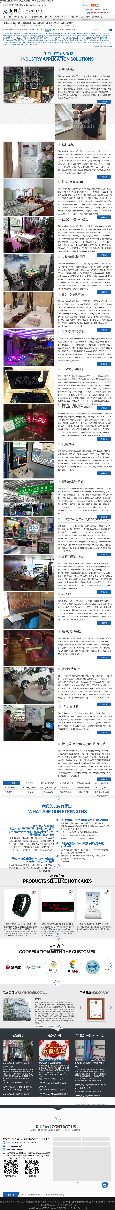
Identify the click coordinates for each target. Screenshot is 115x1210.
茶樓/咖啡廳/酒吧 (73, 256)
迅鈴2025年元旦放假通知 (50, 1063)
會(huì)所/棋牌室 (101, 783)
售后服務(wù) (82, 836)
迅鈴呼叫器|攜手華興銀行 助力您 (17, 1087)
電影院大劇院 (71, 669)
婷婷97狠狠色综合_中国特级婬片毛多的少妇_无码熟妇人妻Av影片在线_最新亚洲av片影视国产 (26, 1)
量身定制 (73, 835)
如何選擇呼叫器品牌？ (12, 29)
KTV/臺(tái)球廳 (72, 369)
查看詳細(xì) (40, 1026)
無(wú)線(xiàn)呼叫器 (35, 1195)
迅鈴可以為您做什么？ (31, 29)
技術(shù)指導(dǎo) (90, 836)
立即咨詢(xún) (51, 1026)
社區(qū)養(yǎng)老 (75, 219)
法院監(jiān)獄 (71, 631)
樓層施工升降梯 (72, 481)
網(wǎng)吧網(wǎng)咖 (77, 406)
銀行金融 (68, 144)
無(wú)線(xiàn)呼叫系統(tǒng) (54, 1195)
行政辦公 (68, 594)
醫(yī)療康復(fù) (72, 181)
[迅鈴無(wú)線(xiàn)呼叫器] (13, 11)
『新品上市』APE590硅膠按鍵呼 (53, 1094)
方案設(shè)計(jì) (65, 836)
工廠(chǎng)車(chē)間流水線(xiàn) (85, 519)
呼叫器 (23, 1195)
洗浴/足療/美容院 (11, 788)
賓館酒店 (68, 444)
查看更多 (104, 102)
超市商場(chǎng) (73, 556)
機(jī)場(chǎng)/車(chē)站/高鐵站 (84, 744)
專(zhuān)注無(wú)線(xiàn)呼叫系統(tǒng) (85, 819)
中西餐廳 (68, 69)
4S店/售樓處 (70, 706)
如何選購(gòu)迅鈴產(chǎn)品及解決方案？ (58, 29)
